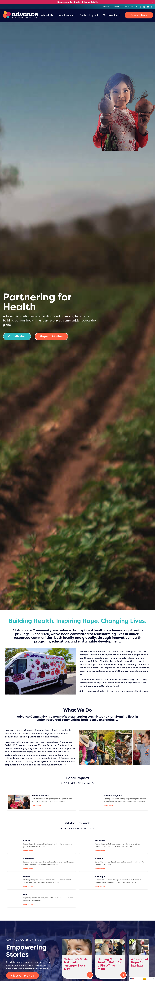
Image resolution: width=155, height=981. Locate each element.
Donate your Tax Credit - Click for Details (77, 2)
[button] (148, 979)
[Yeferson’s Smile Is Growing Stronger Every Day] (77, 959)
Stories (106, 6)
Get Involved (111, 15)
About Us (47, 15)
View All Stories (22, 975)
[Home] (20, 15)
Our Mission (17, 336)
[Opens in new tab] (136, 6)
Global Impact (89, 15)
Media (116, 6)
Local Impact (66, 15)
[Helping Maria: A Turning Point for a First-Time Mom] (110, 959)
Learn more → (37, 805)
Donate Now (139, 15)
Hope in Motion (51, 336)
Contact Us (128, 6)
